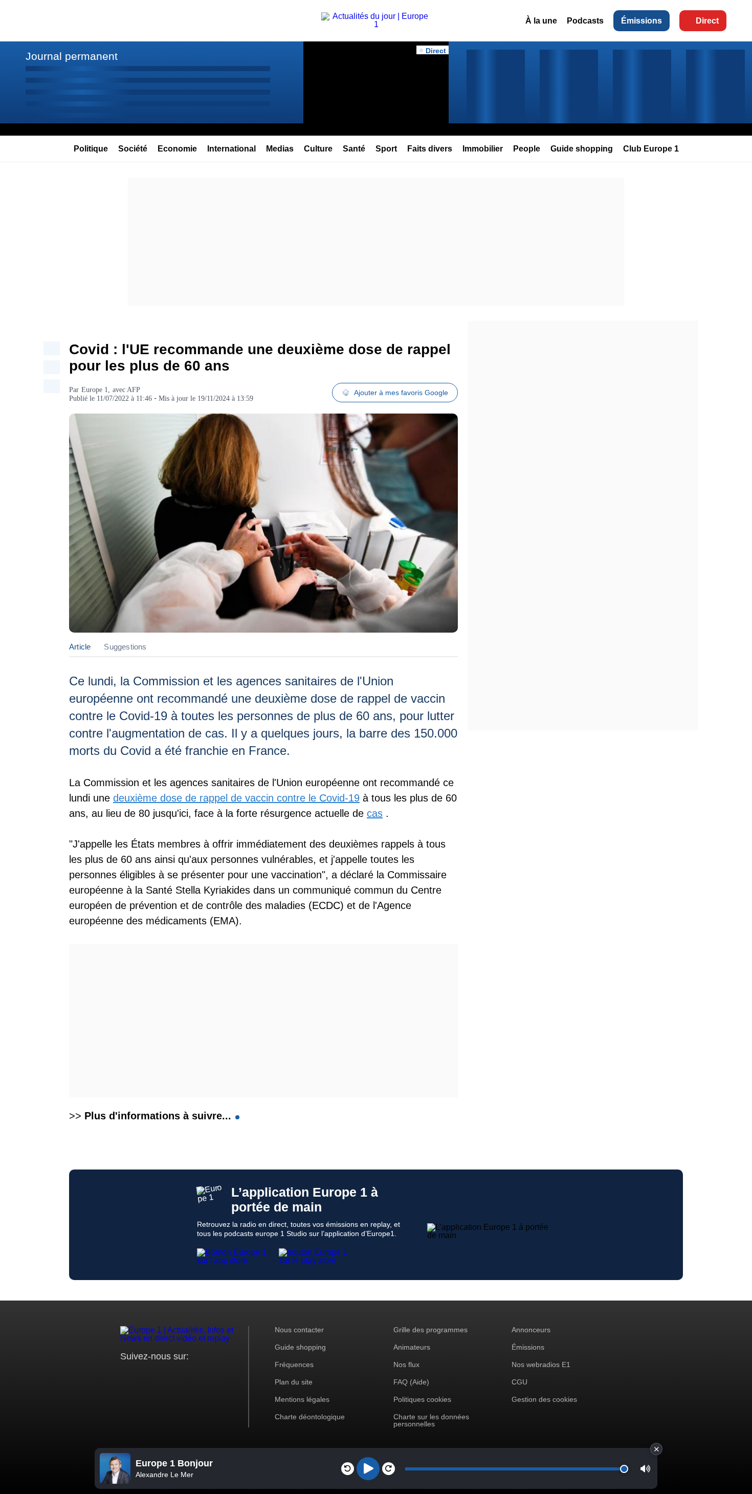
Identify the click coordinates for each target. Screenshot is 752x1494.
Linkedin (213, 1375)
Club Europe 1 (651, 148)
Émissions (641, 20)
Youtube (178, 1375)
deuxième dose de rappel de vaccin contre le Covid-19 (236, 798)
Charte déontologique (310, 1417)
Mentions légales (302, 1399)
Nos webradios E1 (541, 1364)
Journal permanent (72, 56)
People (526, 148)
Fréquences (294, 1364)
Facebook (161, 1375)
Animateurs (411, 1347)
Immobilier (482, 148)
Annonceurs (531, 1330)
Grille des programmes (430, 1330)
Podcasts (585, 20)
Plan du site (294, 1382)
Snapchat (196, 1375)
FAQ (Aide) (411, 1382)
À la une (541, 20)
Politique (91, 148)
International (231, 148)
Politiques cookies (422, 1399)
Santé (354, 148)
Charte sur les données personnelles (431, 1420)
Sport (386, 148)
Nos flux (406, 1364)
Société (132, 148)
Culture (318, 148)
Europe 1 (94, 390)
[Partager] (51, 348)
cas (375, 813)
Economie (177, 148)
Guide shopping (581, 148)
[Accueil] (376, 24)
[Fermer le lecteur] (656, 1449)
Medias (280, 148)
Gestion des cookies (544, 1399)
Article (80, 646)
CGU (519, 1382)
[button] (645, 1469)
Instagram (144, 1375)
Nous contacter (299, 1330)
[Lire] (368, 1468)
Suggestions (125, 646)
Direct (707, 20)
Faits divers (429, 148)
